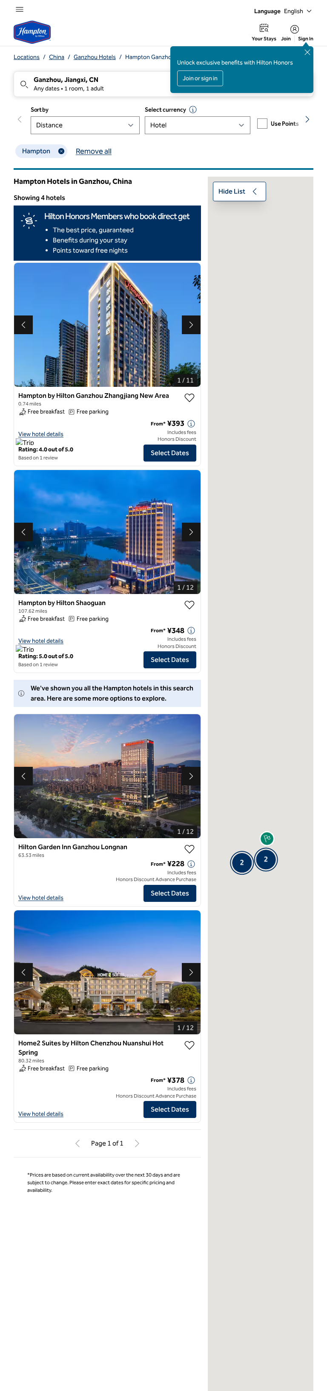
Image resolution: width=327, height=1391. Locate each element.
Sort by (40, 109)
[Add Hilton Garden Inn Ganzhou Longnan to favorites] (189, 849)
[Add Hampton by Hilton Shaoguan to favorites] (189, 605)
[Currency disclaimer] (193, 109)
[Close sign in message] (307, 52)
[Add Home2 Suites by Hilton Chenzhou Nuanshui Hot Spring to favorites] (189, 1045)
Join (286, 39)
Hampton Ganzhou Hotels (159, 57)
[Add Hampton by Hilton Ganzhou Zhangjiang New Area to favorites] (189, 398)
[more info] (191, 424)
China (56, 57)
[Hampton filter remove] (61, 151)
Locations (27, 57)
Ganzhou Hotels (95, 57)
